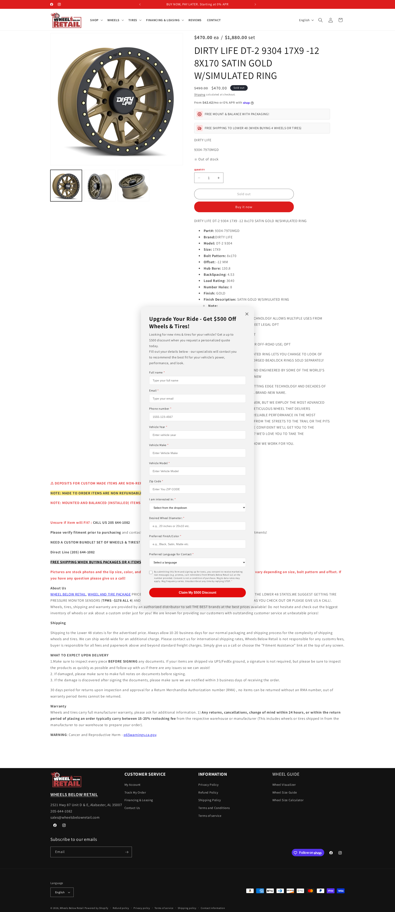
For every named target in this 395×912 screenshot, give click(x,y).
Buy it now (243, 207)
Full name (157, 372)
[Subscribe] (127, 852)
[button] (96, 20)
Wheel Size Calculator (288, 800)
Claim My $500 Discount (197, 592)
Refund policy (121, 908)
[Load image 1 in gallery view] (66, 186)
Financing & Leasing (138, 800)
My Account (132, 785)
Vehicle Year (158, 427)
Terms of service (210, 815)
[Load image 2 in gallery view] (100, 186)
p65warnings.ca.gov (140, 734)
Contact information (213, 908)
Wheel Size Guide (284, 792)
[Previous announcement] (139, 4)
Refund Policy (208, 792)
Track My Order (135, 792)
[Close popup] (247, 314)
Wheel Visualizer (284, 785)
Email (154, 390)
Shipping (199, 94)
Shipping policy (187, 908)
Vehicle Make (158, 445)
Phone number (160, 408)
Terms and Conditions (214, 808)
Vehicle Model (159, 463)
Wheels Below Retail (72, 908)
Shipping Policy (209, 800)
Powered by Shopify (96, 908)
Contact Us (132, 808)
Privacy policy (142, 908)
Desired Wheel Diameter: (167, 518)
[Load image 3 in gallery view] (133, 186)
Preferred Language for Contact (171, 554)
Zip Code (156, 481)
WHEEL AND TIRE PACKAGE (109, 594)
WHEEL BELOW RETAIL (68, 594)
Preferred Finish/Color (165, 536)
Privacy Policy (208, 785)
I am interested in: (162, 499)
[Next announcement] (255, 4)
